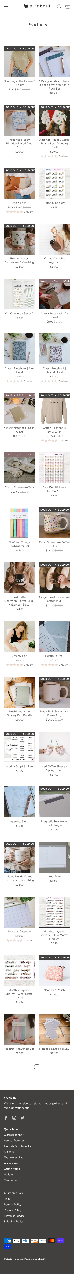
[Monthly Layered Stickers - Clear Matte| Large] (19, 970)
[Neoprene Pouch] (54, 970)
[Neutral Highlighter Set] (19, 1029)
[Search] (59, 7)
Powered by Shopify (35, 1259)
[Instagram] (14, 1118)
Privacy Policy (12, 1210)
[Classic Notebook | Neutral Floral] (54, 348)
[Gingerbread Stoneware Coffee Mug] (54, 577)
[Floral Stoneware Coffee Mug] (54, 522)
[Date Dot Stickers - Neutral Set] (54, 467)
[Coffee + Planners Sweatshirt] (54, 408)
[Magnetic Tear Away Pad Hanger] (54, 801)
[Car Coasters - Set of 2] (19, 294)
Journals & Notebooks (17, 1146)
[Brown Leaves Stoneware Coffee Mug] (19, 239)
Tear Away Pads (14, 1157)
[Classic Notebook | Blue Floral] (19, 348)
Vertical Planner (14, 1140)
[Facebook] (6, 1118)
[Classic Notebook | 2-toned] (54, 294)
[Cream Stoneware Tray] (19, 467)
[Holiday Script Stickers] (19, 747)
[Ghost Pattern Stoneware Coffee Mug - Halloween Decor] (19, 577)
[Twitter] (22, 1118)
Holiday (8, 1174)
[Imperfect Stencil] (19, 801)
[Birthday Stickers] (54, 183)
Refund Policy (12, 1204)
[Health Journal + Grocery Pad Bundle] (19, 692)
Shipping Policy (14, 1221)
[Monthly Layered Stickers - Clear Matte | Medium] (54, 912)
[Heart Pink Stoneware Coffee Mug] (54, 692)
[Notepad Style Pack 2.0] (54, 1029)
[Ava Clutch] (19, 183)
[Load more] (37, 1067)
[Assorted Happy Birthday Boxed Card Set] (19, 120)
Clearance (10, 1180)
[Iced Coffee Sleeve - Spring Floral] (54, 747)
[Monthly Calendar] (19, 912)
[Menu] (6, 6)
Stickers (9, 1152)
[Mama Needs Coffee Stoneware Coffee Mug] (19, 857)
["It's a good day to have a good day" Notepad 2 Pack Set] (54, 61)
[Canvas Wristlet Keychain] (54, 239)
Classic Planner (13, 1135)
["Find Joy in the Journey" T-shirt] (19, 61)
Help (7, 1199)
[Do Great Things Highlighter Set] (19, 522)
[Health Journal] (54, 636)
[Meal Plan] (54, 857)
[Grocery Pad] (19, 636)
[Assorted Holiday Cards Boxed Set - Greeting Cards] (54, 120)
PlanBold (18, 1259)
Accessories (11, 1163)
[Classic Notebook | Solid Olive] (19, 408)
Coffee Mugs (12, 1169)
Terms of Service (14, 1216)
